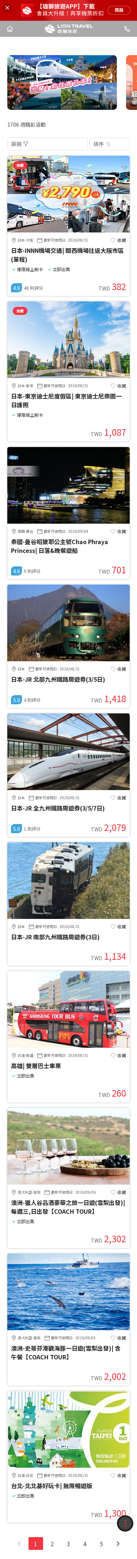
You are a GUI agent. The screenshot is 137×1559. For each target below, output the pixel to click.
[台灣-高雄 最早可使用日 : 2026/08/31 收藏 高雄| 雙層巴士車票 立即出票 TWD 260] (68, 1045)
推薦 (20, 165)
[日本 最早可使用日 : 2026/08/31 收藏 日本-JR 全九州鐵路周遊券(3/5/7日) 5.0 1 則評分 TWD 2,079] (68, 788)
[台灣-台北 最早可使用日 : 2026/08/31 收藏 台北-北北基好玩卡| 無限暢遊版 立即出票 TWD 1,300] (68, 1465)
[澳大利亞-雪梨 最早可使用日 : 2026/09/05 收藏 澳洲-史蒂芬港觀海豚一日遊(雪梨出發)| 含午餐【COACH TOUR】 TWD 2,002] (68, 1328)
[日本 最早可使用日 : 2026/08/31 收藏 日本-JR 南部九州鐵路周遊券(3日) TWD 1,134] (68, 916)
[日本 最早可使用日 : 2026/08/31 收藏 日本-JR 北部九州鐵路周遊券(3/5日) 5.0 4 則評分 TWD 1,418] (68, 659)
